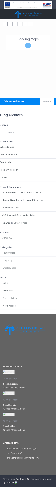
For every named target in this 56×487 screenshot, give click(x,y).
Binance (6, 207)
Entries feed (7, 290)
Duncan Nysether (10, 200)
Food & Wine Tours (9, 170)
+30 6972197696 (14, 453)
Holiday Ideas (8, 253)
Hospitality (7, 260)
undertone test (9, 192)
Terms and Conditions (31, 192)
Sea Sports (5, 162)
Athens (21, 387)
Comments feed (10, 298)
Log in (5, 283)
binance (6, 223)
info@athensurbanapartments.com (23, 458)
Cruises (3, 177)
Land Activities (28, 215)
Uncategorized (9, 268)
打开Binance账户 (10, 215)
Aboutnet (10, 482)
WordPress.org (9, 306)
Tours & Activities (8, 154)
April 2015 (7, 238)
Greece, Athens (10, 387)
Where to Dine (7, 147)
